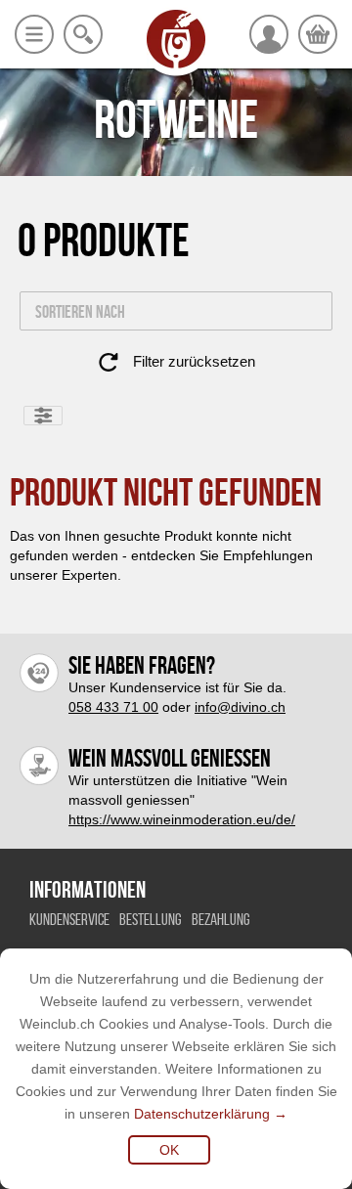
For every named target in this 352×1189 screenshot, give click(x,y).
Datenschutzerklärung (202, 1114)
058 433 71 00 (113, 707)
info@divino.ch (240, 707)
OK (169, 1150)
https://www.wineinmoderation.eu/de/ (181, 819)
